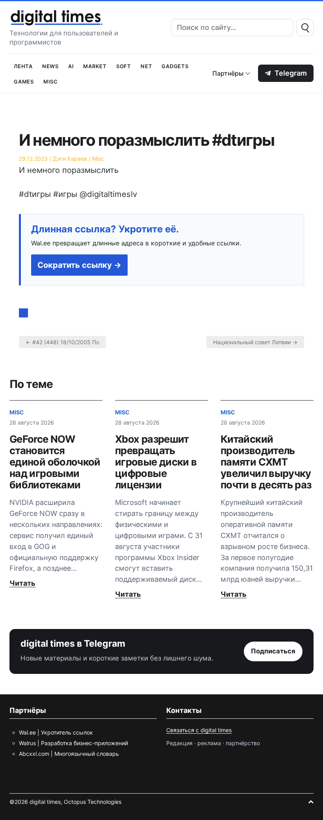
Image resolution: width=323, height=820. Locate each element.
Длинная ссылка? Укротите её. (105, 229)
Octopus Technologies (92, 801)
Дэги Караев (70, 158)
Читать (22, 583)
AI (71, 65)
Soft (123, 65)
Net (146, 65)
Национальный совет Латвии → (255, 342)
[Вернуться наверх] (311, 802)
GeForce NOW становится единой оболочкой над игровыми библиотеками (54, 462)
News (50, 65)
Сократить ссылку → (79, 265)
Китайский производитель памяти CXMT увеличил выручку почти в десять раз (266, 462)
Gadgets (175, 65)
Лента (23, 65)
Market (95, 65)
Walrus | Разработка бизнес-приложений (73, 743)
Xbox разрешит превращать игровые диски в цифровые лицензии (156, 462)
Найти (305, 27)
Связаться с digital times (199, 730)
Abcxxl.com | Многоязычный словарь (69, 753)
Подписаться (273, 651)
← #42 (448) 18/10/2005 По (62, 342)
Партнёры (227, 73)
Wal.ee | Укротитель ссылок (56, 732)
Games (24, 80)
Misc (50, 80)
